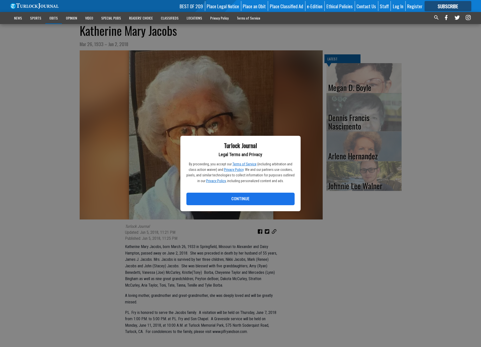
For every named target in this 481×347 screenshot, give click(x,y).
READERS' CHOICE (141, 18)
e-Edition (314, 6)
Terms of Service (244, 164)
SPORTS (35, 18)
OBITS (53, 18)
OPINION (71, 18)
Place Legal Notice (223, 6)
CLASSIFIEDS (170, 18)
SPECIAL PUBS (111, 18)
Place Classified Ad (286, 6)
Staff (384, 6)
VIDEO (89, 18)
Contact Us (366, 6)
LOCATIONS (194, 18)
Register (414, 6)
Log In (398, 6)
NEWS (18, 18)
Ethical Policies (339, 6)
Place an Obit (254, 6)
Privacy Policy (234, 170)
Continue (240, 198)
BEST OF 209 (191, 6)
